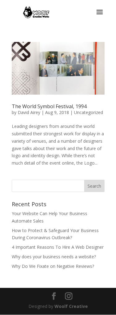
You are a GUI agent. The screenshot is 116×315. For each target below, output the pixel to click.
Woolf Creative (71, 306)
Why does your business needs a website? (54, 257)
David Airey (29, 112)
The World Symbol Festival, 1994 (49, 106)
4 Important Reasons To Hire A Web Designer (58, 247)
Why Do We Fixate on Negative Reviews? (53, 266)
